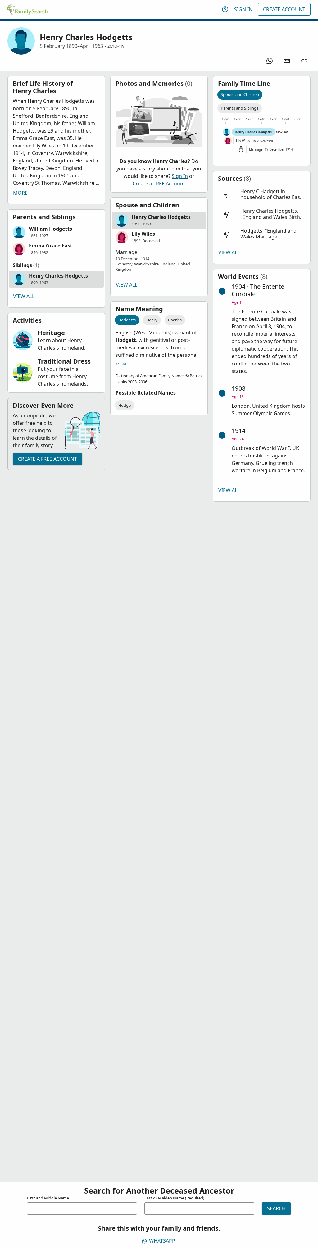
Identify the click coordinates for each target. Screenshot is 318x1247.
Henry (151, 320)
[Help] (225, 9)
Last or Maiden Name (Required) (174, 1198)
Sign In (243, 9)
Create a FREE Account (47, 459)
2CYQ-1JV (116, 46)
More (20, 192)
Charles (175, 320)
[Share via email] (287, 61)
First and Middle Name (48, 1198)
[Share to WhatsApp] (269, 61)
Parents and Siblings (239, 108)
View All (23, 296)
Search (276, 1208)
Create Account (284, 9)
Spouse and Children (240, 94)
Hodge (124, 405)
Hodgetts (127, 320)
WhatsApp (162, 1240)
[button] (56, 232)
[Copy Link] (304, 61)
